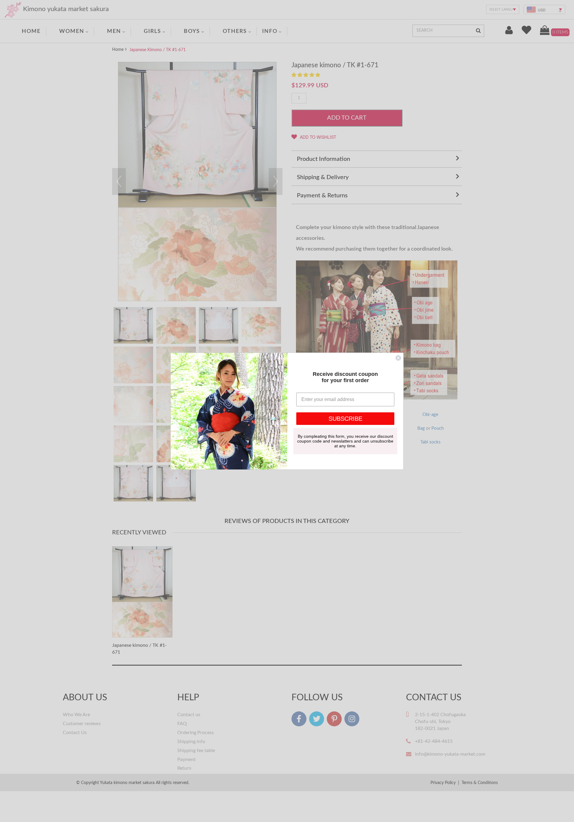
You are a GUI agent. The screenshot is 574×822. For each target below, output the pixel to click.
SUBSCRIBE (345, 418)
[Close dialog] (398, 358)
